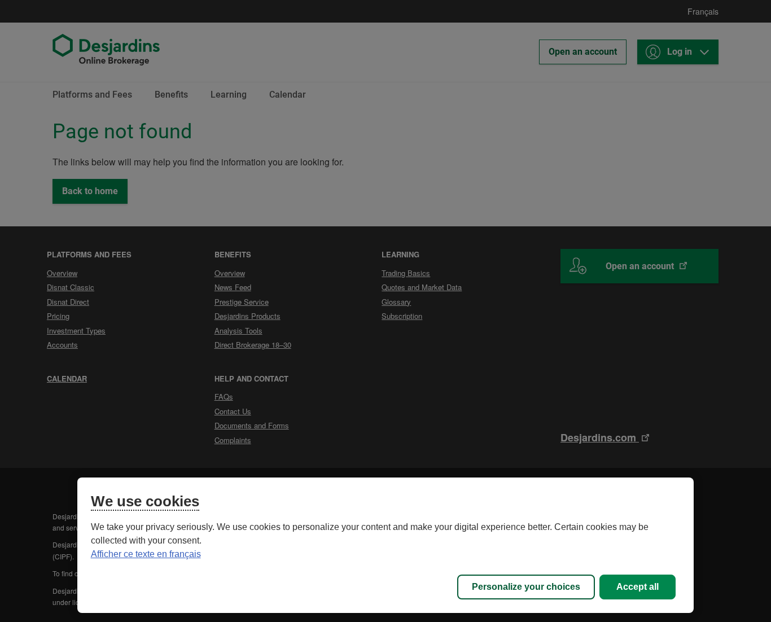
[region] (385, 545)
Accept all (637, 587)
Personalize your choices (526, 587)
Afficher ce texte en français (146, 554)
